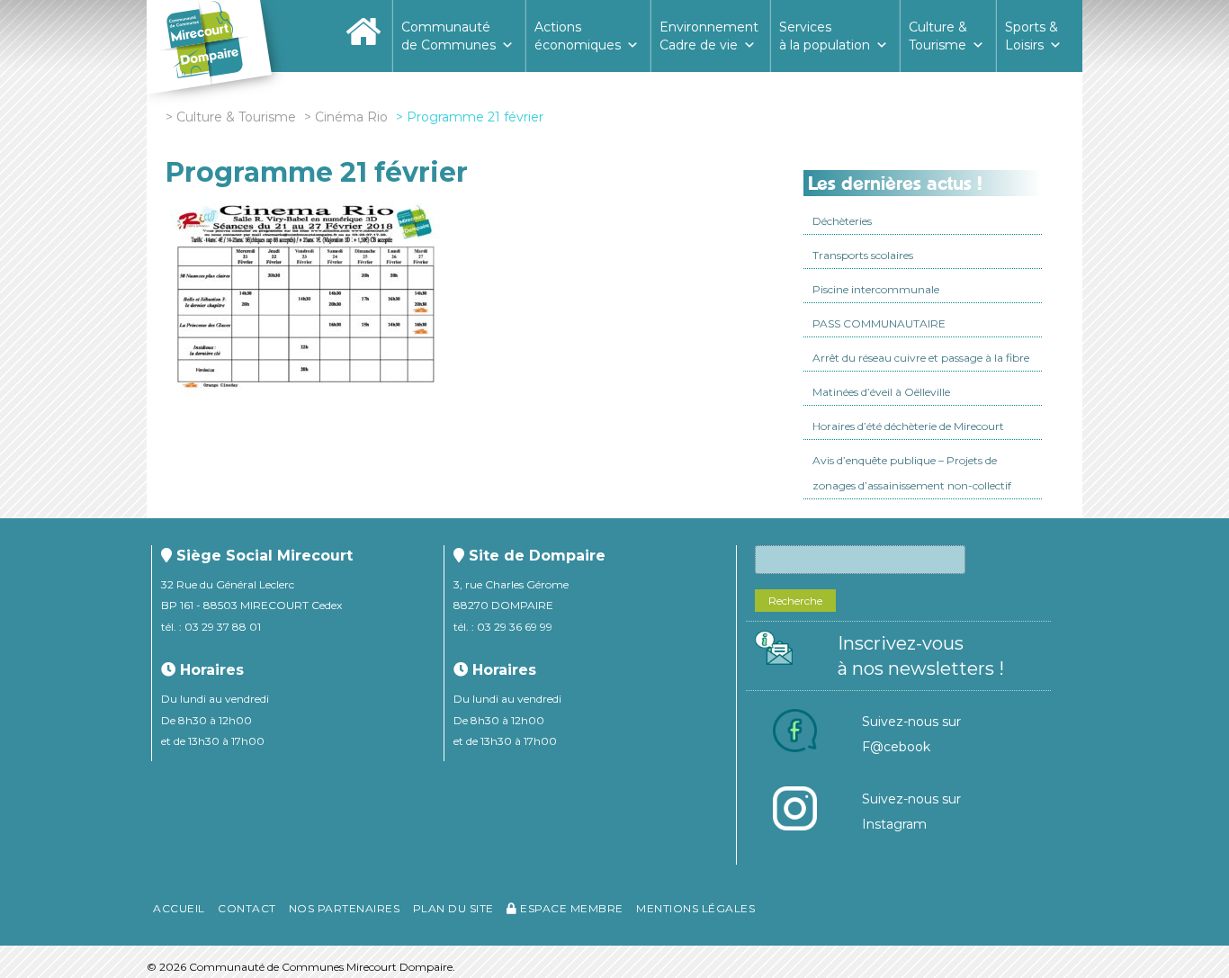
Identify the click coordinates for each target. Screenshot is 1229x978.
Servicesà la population (824, 36)
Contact (247, 908)
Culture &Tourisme (938, 36)
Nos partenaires (344, 908)
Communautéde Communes (448, 36)
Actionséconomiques (577, 36)
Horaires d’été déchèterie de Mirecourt (908, 426)
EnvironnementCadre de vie (708, 36)
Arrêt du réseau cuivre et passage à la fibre (920, 357)
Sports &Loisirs (1031, 36)
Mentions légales (695, 908)
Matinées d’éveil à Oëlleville (881, 392)
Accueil (179, 908)
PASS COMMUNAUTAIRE (879, 323)
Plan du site (453, 908)
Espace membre (570, 908)
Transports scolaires (862, 255)
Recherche (795, 600)
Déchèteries (842, 221)
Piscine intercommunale (875, 289)
